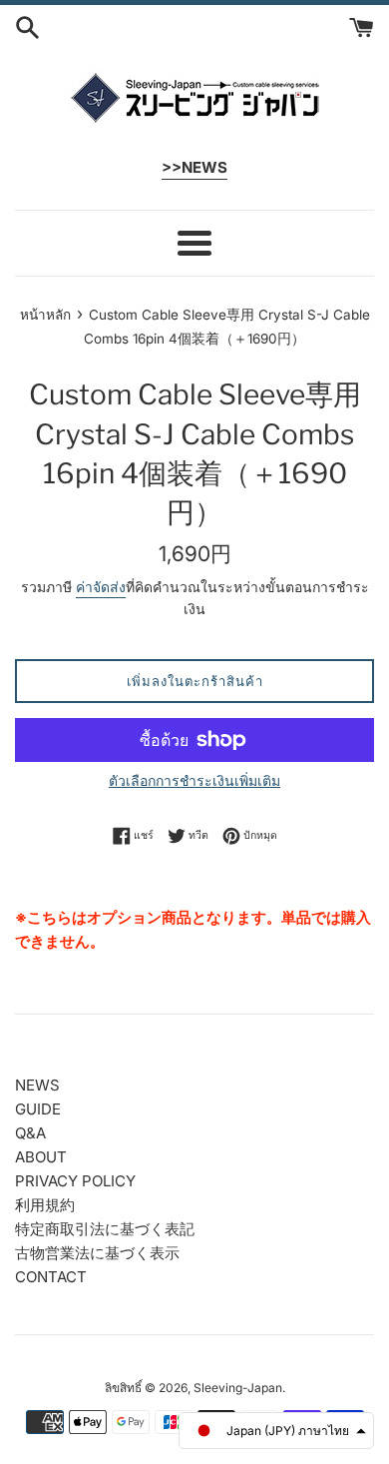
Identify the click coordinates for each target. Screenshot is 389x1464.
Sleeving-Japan (238, 1387)
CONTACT (51, 1276)
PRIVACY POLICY (75, 1180)
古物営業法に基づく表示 (97, 1252)
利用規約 (45, 1204)
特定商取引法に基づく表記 (104, 1228)
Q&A (30, 1132)
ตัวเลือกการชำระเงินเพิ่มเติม (194, 780)
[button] (276, 1430)
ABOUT (41, 1156)
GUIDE (38, 1108)
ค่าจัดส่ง (101, 586)
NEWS (37, 1085)
